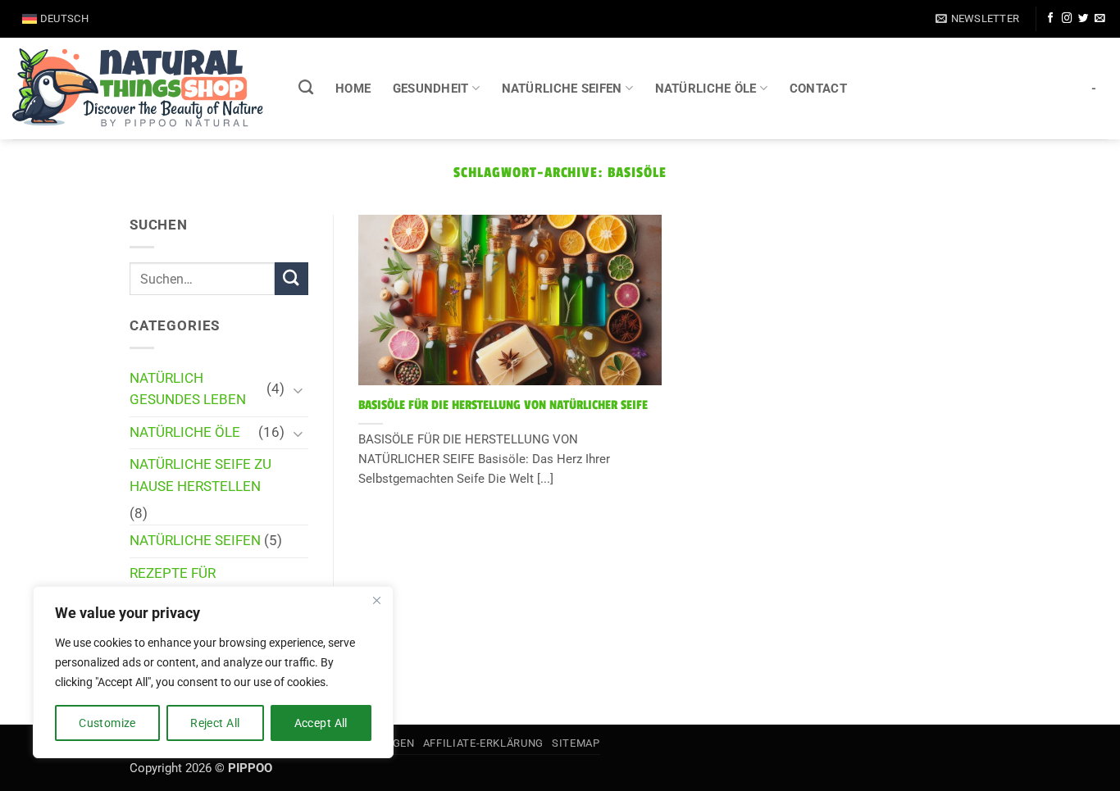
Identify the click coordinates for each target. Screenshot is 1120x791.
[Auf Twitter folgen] (1083, 19)
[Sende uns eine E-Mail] (1099, 19)
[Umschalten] (298, 390)
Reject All (214, 723)
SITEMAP (575, 743)
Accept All (321, 723)
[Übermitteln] (291, 279)
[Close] (376, 600)
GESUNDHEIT (431, 88)
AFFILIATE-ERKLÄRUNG (483, 743)
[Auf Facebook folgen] (1050, 19)
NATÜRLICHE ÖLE (706, 88)
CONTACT (818, 88)
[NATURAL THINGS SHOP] (137, 88)
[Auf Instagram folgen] (1067, 19)
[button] (977, 18)
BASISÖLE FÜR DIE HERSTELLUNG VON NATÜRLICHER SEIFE (503, 405)
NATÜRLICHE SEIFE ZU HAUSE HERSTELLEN (200, 475)
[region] (213, 672)
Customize (107, 723)
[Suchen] (306, 87)
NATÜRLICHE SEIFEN (562, 88)
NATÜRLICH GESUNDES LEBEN (188, 389)
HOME (353, 88)
